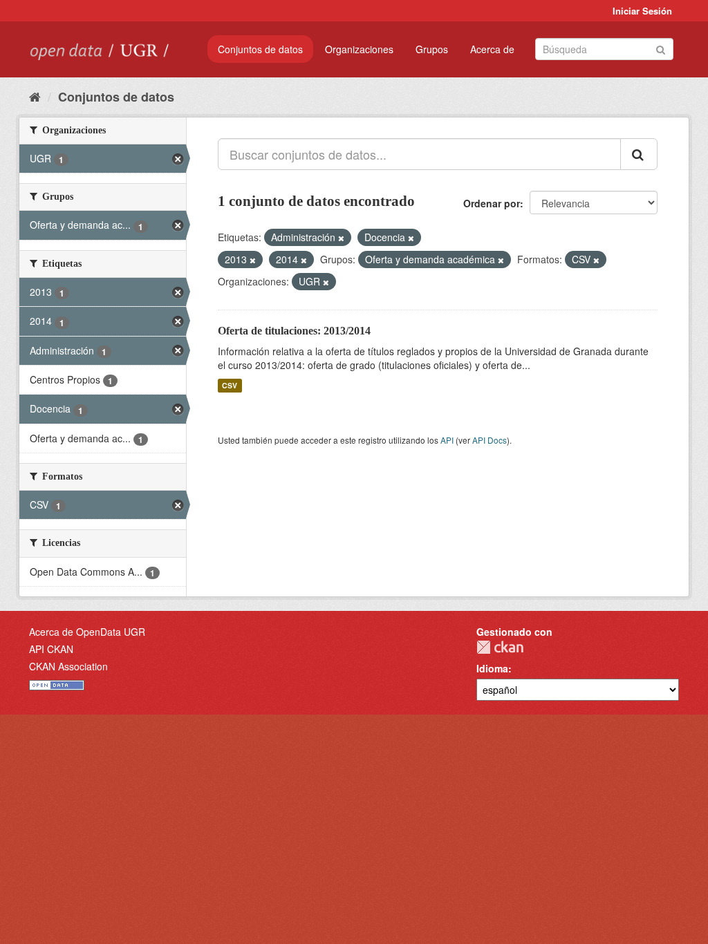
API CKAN (51, 649)
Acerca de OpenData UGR (87, 632)
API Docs (489, 440)
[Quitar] (341, 237)
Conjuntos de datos (260, 49)
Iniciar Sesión (642, 10)
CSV (229, 385)
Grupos (432, 49)
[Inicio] (35, 96)
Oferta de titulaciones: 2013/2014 (294, 331)
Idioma (492, 668)
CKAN (499, 647)
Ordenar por (491, 203)
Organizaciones (359, 49)
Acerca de (492, 49)
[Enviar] (661, 48)
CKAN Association (68, 666)
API (447, 440)
